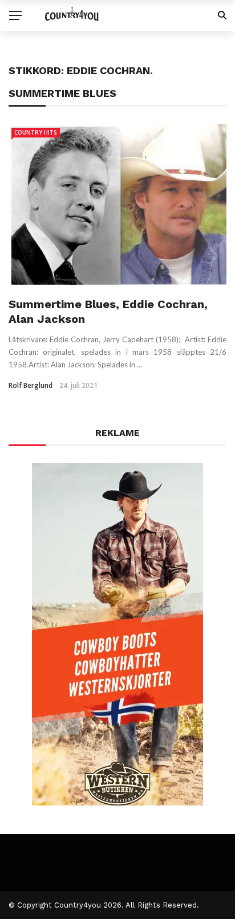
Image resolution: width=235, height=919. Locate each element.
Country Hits (35, 132)
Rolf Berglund (30, 385)
